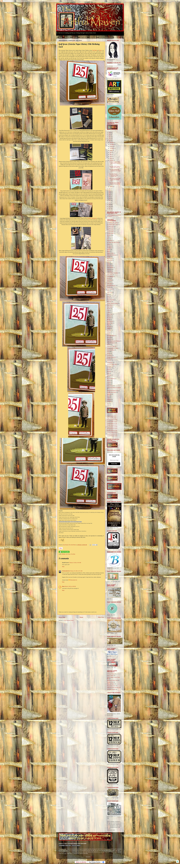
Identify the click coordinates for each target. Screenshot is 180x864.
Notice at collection (81, 862)
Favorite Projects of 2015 (112, 421)
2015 (110, 200)
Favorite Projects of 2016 (112, 423)
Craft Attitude (109, 274)
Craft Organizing (110, 276)
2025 (110, 134)
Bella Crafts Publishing (111, 255)
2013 (110, 204)
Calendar (75, 37)
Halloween (109, 301)
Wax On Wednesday (111, 378)
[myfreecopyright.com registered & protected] (114, 216)
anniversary (109, 394)
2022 (110, 140)
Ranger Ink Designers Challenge (113, 341)
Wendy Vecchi (110, 385)
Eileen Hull (109, 283)
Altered (108, 244)
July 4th (108, 308)
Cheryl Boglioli (110, 267)
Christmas (109, 269)
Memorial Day (110, 321)
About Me (67, 37)
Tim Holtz (94, 50)
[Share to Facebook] (97, 545)
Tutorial (108, 369)
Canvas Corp (109, 265)
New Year (109, 330)
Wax (108, 376)
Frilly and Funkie (110, 683)
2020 (110, 190)
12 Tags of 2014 (110, 229)
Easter (108, 281)
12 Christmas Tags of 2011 (112, 224)
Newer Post (62, 617)
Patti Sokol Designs (111, 335)
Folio (108, 294)
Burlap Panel (109, 260)
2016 (110, 198)
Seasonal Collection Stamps (112, 348)
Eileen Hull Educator (111, 285)
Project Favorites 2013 (111, 417)
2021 (110, 189)
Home (60, 37)
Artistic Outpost (110, 675)
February (112, 160)
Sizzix (100, 50)
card (67, 554)
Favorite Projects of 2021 (112, 432)
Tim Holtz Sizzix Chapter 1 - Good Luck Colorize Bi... (115, 167)
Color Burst (109, 271)
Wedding (109, 384)
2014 (110, 202)
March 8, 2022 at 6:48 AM (70, 586)
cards (108, 397)
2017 (110, 196)
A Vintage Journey (110, 673)
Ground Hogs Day (110, 299)
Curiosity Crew (110, 682)
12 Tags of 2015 (110, 231)
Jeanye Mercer (110, 305)
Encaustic (109, 287)
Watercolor (109, 375)
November (112, 144)
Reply (63, 566)
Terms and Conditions (76, 845)
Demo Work (109, 280)
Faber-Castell (109, 289)
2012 (110, 206)
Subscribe (114, 463)
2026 (110, 132)
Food (108, 296)
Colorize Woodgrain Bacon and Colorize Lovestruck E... (114, 163)
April (111, 156)
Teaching (109, 358)
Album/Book (109, 240)
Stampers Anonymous (111, 357)
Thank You (109, 360)
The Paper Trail (110, 366)
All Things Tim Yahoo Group (113, 242)
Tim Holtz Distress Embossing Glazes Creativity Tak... (113, 175)
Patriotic (108, 333)
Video (108, 373)
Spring (108, 353)
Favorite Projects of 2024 (106, 37)
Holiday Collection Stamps (112, 303)
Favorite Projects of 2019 (112, 428)
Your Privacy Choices (94, 862)
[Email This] (93, 545)
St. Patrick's (109, 355)
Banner (108, 251)
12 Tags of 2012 (110, 226)
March (111, 158)
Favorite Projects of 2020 (112, 430)
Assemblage (109, 247)
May (111, 154)
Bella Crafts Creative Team (112, 680)
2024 (110, 136)
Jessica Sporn (109, 307)
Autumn (108, 249)
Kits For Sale (93, 37)
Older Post (101, 617)
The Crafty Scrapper (111, 689)
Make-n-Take (109, 314)
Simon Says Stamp (111, 350)
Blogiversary (109, 258)
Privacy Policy (61, 845)
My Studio (109, 326)
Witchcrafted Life (66, 570)
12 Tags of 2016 (110, 233)
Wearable (109, 382)
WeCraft (108, 380)
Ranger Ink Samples (111, 342)
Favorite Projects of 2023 (112, 435)
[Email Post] (90, 544)
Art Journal (109, 246)
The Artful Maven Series (112, 364)
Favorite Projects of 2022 (112, 434)
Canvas (108, 263)
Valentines (109, 371)
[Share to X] (95, 545)
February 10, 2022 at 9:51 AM (76, 570)
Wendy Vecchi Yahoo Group (112, 390)
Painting (108, 332)
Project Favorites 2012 (111, 416)
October (111, 146)
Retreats (108, 344)
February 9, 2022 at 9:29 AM (75, 562)
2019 (110, 192)
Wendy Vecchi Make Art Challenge (114, 387)
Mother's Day (109, 323)
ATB (108, 237)
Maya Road (109, 317)
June (111, 152)
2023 (110, 138)
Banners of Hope (110, 253)
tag (107, 403)
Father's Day (109, 292)
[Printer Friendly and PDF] (64, 552)
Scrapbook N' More (111, 346)
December (112, 142)
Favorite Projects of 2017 (112, 425)
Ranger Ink (109, 339)
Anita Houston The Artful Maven (69, 544)
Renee (63, 586)
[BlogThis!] (94, 545)
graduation (109, 399)
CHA (108, 262)
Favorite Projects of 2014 (112, 419)
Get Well (109, 298)
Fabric (108, 290)
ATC (108, 238)
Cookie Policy (68, 845)
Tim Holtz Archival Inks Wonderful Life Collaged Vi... (115, 171)
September (112, 148)
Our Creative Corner (111, 685)
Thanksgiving (109, 362)
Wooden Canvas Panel (111, 392)
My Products (83, 37)
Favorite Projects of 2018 (112, 426)
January (111, 186)
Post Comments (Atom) (69, 620)
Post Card (109, 337)
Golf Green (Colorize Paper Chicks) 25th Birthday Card (115, 179)
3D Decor (109, 235)
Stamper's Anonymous (92, 218)
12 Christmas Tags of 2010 (112, 222)
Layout (108, 310)
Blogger (92, 856)
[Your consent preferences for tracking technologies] (177, 861)
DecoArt (108, 278)
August (111, 150)
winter (108, 404)
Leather (108, 312)
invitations (109, 401)
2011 (110, 208)
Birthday (63, 554)
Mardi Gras (109, 315)
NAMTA (109, 328)
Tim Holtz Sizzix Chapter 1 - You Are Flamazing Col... (115, 183)
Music (108, 324)
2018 (110, 194)
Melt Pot (108, 319)
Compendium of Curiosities (112, 272)
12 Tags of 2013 (110, 228)
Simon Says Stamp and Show (113, 687)
